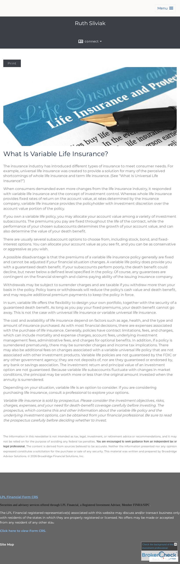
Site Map (7, 544)
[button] (165, 8)
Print (12, 63)
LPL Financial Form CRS (19, 497)
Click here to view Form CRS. (23, 531)
